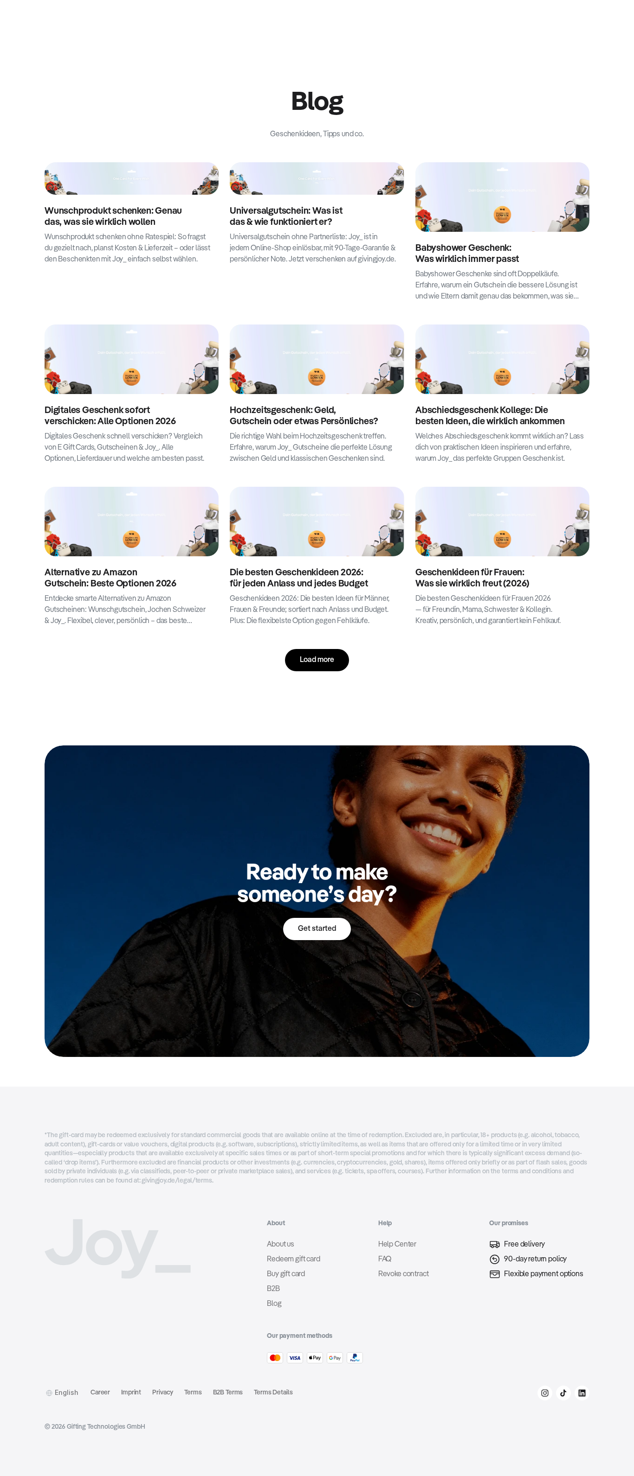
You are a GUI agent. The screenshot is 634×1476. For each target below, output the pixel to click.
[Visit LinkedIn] (582, 1393)
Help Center (397, 1244)
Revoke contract (403, 1274)
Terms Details (273, 1392)
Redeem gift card (293, 1259)
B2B (273, 1289)
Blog (274, 1304)
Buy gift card (286, 1274)
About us (280, 1244)
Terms (192, 1392)
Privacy (162, 1392)
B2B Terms (228, 1392)
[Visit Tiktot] (563, 1393)
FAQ (385, 1259)
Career (100, 1392)
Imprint (131, 1392)
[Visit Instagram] (544, 1393)
